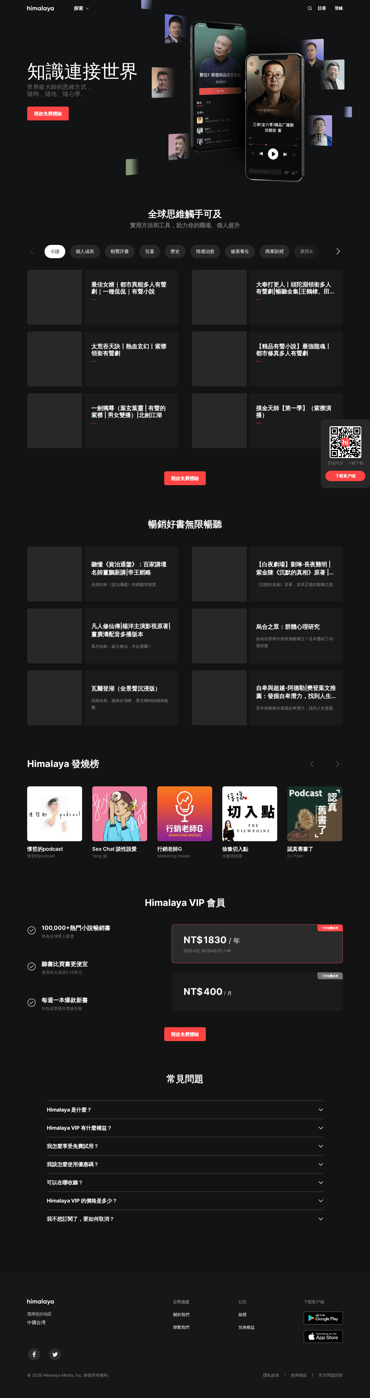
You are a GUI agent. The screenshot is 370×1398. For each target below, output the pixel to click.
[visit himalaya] (40, 9)
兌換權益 (246, 1327)
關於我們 (181, 1314)
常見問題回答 (331, 1375)
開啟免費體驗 (48, 113)
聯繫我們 (181, 1327)
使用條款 (299, 1375)
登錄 (339, 7)
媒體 (242, 1314)
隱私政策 (271, 1375)
